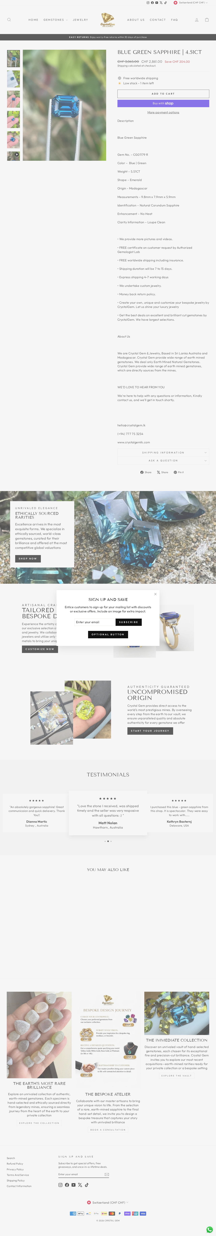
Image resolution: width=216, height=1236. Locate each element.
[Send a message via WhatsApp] (209, 1229)
